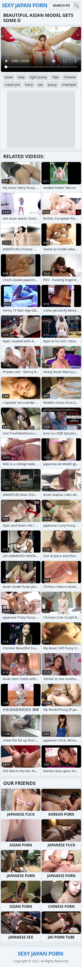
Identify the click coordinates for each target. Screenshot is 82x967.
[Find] (76, 5)
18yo (55, 77)
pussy (52, 84)
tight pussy (38, 77)
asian (9, 77)
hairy (29, 84)
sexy (21, 77)
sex (40, 84)
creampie (69, 84)
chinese (70, 77)
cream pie (12, 84)
